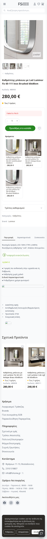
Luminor (11, 221)
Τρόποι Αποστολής (11, 435)
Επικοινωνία (8, 451)
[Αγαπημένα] (38, 4)
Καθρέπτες (17, 216)
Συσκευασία (39, 237)
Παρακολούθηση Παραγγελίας (16, 418)
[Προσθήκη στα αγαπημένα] (39, 128)
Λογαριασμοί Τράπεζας (13, 406)
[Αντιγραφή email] (22, 473)
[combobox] (23, 10)
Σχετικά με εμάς (9, 431)
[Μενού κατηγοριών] (4, 4)
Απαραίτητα (23, 532)
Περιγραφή (8, 237)
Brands (5, 410)
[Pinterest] (17, 502)
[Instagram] (11, 502)
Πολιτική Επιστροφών (12, 439)
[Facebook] (4, 502)
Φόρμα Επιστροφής (11, 443)
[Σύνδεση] (34, 4)
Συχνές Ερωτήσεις (11, 447)
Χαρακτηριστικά (23, 237)
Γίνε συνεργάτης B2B (12, 414)
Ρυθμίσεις (9, 532)
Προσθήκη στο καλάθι (20, 128)
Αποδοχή (37, 532)
